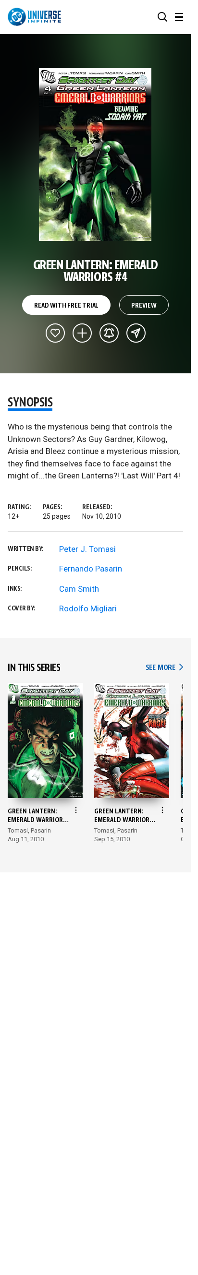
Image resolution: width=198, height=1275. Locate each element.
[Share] (136, 333)
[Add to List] (82, 333)
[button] (162, 17)
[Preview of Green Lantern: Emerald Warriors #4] (95, 154)
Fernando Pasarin (90, 568)
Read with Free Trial (66, 305)
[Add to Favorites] (55, 333)
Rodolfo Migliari (88, 608)
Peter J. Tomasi (87, 549)
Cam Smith (79, 589)
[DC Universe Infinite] (34, 16)
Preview (144, 305)
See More (164, 668)
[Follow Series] (109, 333)
